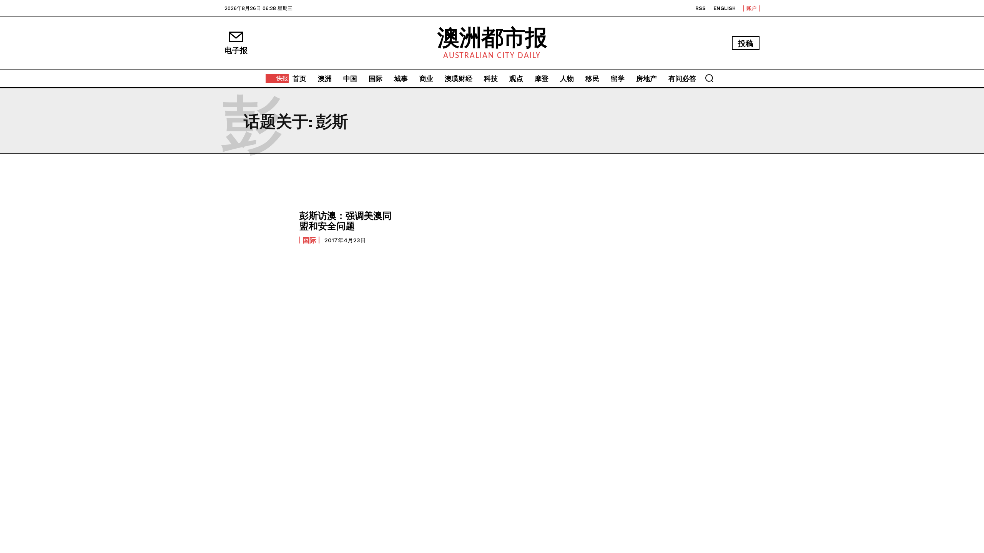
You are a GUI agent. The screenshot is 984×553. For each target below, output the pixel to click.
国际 (309, 240)
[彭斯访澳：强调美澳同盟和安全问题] (258, 227)
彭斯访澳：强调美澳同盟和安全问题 (345, 220)
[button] (709, 78)
